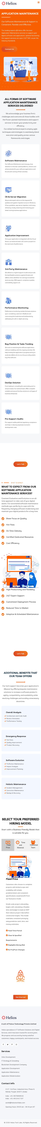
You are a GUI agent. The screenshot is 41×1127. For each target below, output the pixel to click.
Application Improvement (17, 235)
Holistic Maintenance (16, 784)
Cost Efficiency (12, 543)
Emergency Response (16, 736)
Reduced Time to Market (17, 608)
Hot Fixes (10, 524)
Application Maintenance (10, 1072)
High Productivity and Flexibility (20, 589)
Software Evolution (15, 760)
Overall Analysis (13, 712)
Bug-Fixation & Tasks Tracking (19, 344)
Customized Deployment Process (21, 602)
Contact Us (9, 49)
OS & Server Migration (15, 197)
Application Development (10, 1068)
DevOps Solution (13, 382)
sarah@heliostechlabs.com (15, 1103)
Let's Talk (20, 464)
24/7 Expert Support (15, 595)
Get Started (20, 997)
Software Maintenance (16, 160)
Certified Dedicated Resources (20, 537)
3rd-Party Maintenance (16, 269)
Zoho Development (8, 1057)
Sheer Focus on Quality (16, 518)
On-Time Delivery (14, 531)
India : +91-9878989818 (14, 1096)
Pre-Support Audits (14, 419)
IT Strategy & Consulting (10, 1061)
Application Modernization (10, 1076)
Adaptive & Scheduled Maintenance (22, 614)
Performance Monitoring (16, 307)
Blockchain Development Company (14, 1065)
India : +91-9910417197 (14, 1098)
